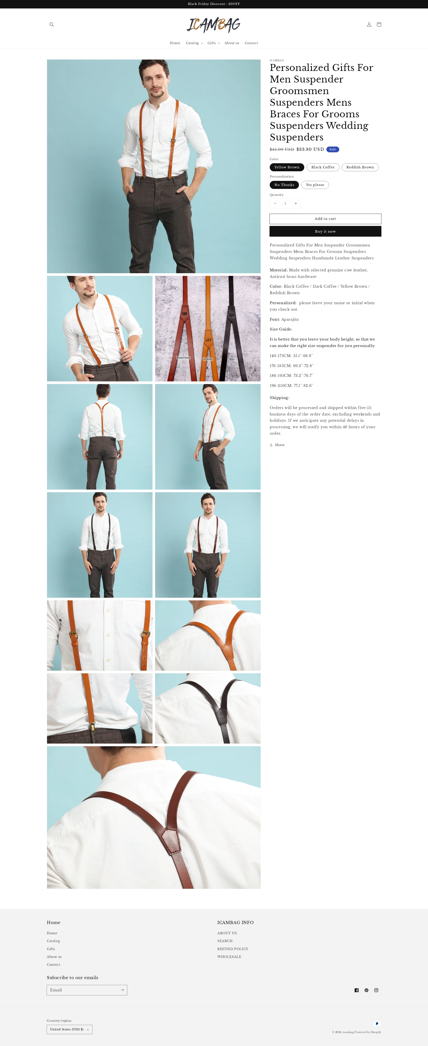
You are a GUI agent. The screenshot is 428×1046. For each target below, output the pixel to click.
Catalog (53, 941)
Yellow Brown (287, 167)
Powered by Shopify (368, 1032)
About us (54, 957)
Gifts (51, 949)
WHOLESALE (229, 957)
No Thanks (284, 185)
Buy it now (325, 231)
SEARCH (225, 941)
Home (52, 933)
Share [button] (280, 445)
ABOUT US (227, 933)
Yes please (315, 185)
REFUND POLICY (232, 949)
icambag (348, 1032)
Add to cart (325, 219)
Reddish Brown (360, 167)
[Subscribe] (122, 990)
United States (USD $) (66, 1029)
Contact (53, 965)
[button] (52, 24)
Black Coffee (323, 167)
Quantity (277, 195)
